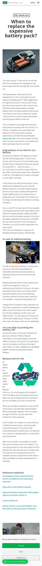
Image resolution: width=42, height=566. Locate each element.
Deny (21, 552)
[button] (35, 2)
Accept (21, 546)
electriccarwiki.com (10, 501)
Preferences (21, 558)
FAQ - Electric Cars (21, 15)
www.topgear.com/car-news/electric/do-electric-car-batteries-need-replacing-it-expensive (18, 479)
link (33, 233)
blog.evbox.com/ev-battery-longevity (17, 487)
